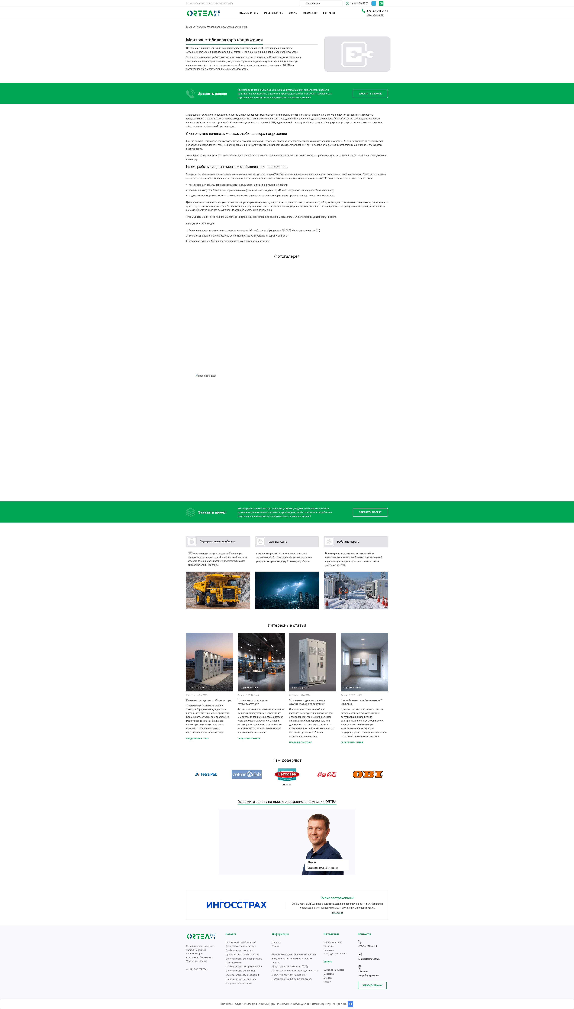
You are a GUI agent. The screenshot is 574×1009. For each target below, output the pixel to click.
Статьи (189, 695)
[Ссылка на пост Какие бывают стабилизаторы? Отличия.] (364, 662)
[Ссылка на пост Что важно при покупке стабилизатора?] (261, 662)
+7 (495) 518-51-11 (367, 946)
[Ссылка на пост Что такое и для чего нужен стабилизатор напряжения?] (312, 662)
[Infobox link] (383, 3)
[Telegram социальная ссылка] (373, 3)
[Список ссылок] (247, 942)
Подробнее (337, 912)
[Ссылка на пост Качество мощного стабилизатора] (209, 662)
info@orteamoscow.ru (369, 959)
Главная (190, 27)
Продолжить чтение (197, 738)
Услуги (201, 27)
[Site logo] (203, 12)
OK (350, 1004)
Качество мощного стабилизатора (208, 700)
